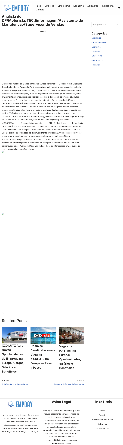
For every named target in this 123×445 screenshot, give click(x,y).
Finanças (96, 65)
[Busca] (119, 8)
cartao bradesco (99, 42)
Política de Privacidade (102, 419)
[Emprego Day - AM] (17, 7)
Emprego (49, 6)
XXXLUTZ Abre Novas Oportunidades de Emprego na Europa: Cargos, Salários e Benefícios (13, 358)
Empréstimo (64, 6)
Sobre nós (102, 424)
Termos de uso (102, 428)
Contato (40, 9)
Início (38, 6)
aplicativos (96, 38)
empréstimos (97, 60)
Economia (78, 6)
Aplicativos (92, 6)
